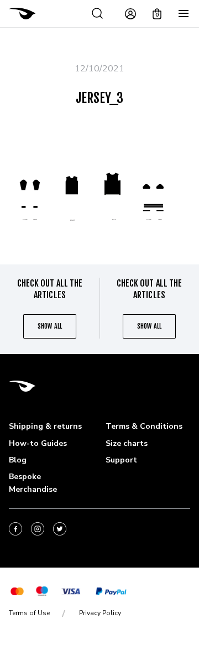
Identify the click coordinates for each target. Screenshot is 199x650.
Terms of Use (29, 613)
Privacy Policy (100, 613)
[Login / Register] (130, 13)
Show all (49, 326)
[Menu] (183, 13)
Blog (18, 460)
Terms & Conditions (144, 426)
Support (121, 460)
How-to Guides (38, 443)
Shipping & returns (45, 426)
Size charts (127, 443)
